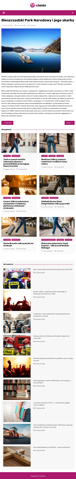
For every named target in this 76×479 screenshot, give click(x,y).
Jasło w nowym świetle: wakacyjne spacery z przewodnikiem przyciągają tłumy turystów (16, 162)
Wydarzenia (16, 156)
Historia (44, 156)
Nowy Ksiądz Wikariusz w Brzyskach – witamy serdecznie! (51, 447)
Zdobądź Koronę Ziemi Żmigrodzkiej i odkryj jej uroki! (55, 202)
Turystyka (32, 25)
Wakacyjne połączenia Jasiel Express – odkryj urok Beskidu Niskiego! (55, 245)
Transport (60, 240)
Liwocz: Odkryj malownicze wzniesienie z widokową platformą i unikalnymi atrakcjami (16, 204)
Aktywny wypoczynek (48, 240)
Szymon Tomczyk (8, 25)
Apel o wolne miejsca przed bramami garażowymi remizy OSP (52, 269)
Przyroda (52, 156)
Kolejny (68, 123)
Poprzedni (8, 123)
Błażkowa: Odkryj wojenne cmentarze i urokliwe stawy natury (54, 161)
